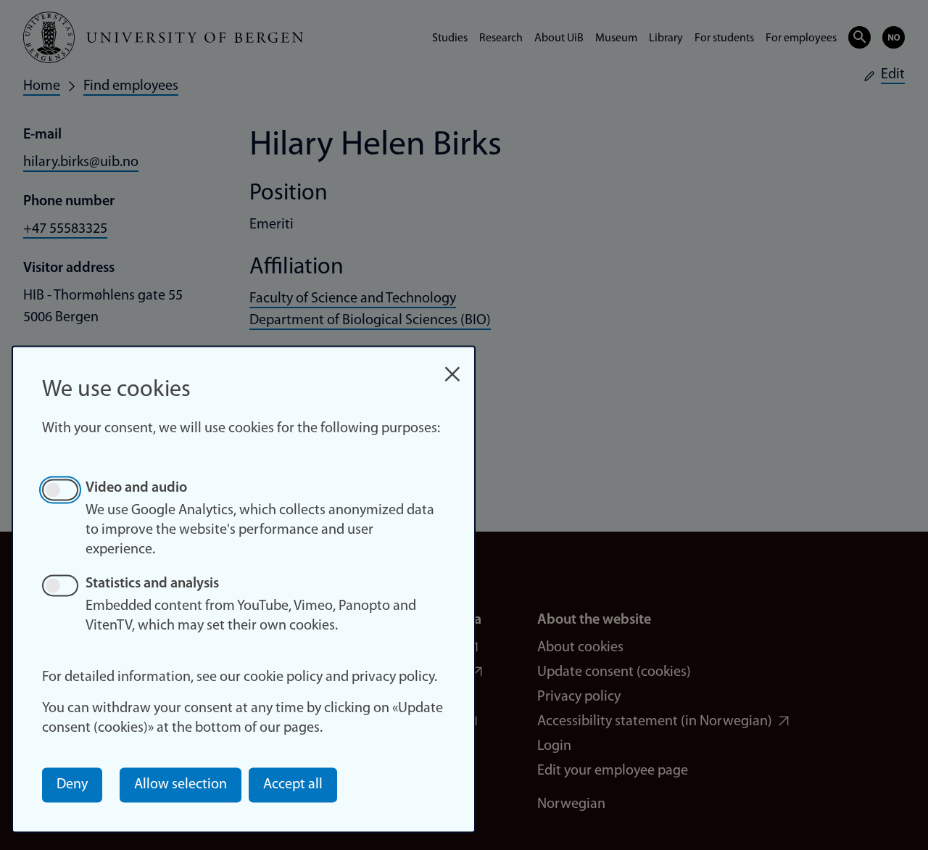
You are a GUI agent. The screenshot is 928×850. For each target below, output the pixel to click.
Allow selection (180, 784)
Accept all (293, 784)
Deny (72, 784)
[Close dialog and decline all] (452, 367)
